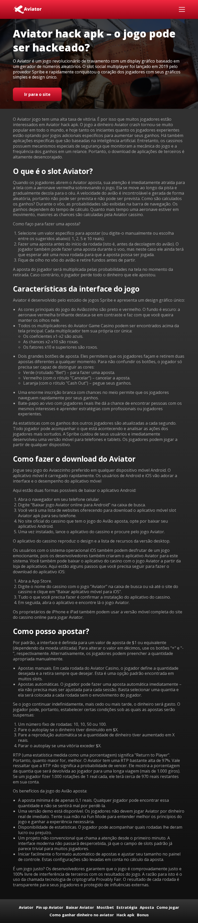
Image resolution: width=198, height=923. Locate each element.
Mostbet (105, 907)
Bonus (143, 914)
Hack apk (125, 914)
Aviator (26, 907)
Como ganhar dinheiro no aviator (82, 914)
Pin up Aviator (49, 907)
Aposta (147, 907)
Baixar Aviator (80, 907)
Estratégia (127, 907)
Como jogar (167, 907)
